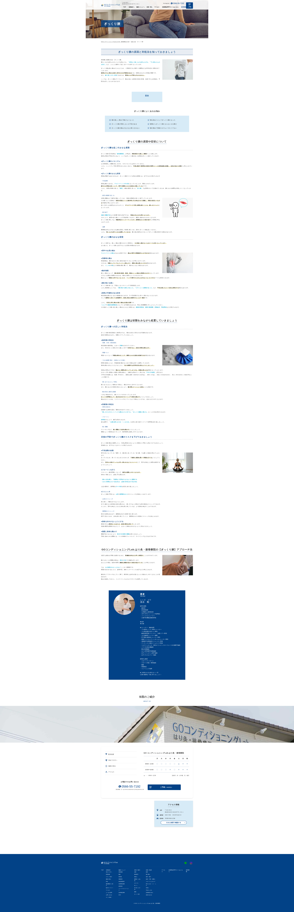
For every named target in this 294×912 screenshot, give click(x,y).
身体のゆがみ (149, 894)
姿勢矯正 (121, 886)
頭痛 (135, 872)
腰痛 (135, 891)
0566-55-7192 (178, 3)
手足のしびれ (149, 890)
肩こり (135, 885)
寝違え (135, 876)
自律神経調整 (122, 892)
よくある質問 (109, 892)
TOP (102, 870)
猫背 (147, 872)
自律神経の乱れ (149, 892)
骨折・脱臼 (148, 876)
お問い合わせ (109, 894)
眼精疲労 (136, 874)
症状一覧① (137, 870)
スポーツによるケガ (150, 881)
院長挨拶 (111, 754)
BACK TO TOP (191, 910)
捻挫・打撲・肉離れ (150, 879)
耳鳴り (147, 887)
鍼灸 (120, 874)
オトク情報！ (109, 897)
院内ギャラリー (109, 887)
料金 (107, 881)
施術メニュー (122, 870)
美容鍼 (120, 876)
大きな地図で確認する (173, 822)
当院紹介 (108, 870)
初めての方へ (112, 760)
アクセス (111, 772)
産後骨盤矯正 (122, 881)
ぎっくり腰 (136, 894)
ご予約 (189, 6)
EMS (120, 894)
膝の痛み (148, 874)
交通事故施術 (122, 883)
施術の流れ (112, 766)
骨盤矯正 (121, 879)
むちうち (136, 883)
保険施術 (121, 872)
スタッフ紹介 (109, 876)
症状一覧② (149, 870)
